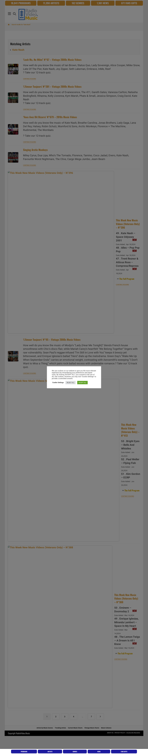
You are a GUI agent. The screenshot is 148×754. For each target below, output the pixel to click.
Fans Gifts (124, 751)
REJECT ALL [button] (70, 382)
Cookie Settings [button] (58, 382)
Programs (24, 751)
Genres (75, 751)
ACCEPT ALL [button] (82, 382)
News (99, 751)
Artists (50, 751)
